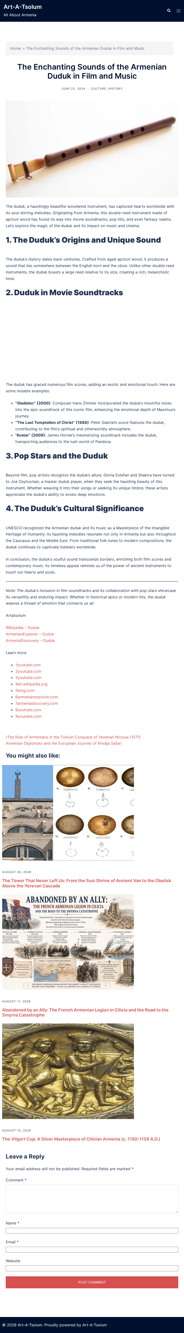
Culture (98, 88)
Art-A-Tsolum (23, 6)
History (115, 88)
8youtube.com (28, 709)
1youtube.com (28, 664)
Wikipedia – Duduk (23, 627)
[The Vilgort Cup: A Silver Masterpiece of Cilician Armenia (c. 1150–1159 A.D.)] (68, 1070)
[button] (169, 11)
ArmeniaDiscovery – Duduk (30, 640)
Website (13, 1260)
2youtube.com (28, 671)
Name (12, 1223)
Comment (16, 1180)
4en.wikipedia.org (31, 684)
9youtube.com (28, 716)
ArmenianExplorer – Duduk (30, 634)
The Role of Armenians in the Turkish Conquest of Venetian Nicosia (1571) (74, 737)
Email (12, 1242)
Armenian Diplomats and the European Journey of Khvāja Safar (63, 743)
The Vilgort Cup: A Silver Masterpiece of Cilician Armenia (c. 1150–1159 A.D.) (81, 1139)
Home (15, 48)
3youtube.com (28, 677)
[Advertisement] (92, 342)
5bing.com (24, 690)
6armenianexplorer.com (36, 696)
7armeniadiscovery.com (36, 703)
